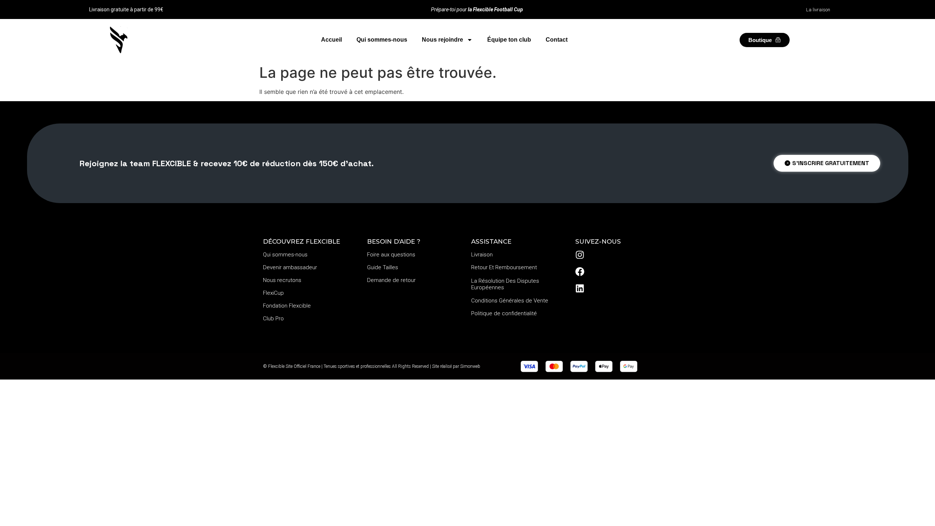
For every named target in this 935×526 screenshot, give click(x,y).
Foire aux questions (391, 254)
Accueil (331, 40)
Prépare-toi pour (477, 9)
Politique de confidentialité (504, 313)
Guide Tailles (382, 267)
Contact (557, 40)
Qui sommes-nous (381, 40)
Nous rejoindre (442, 40)
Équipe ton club (509, 40)
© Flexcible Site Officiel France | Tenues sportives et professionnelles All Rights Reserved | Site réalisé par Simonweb (371, 366)
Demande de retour (391, 280)
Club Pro (273, 318)
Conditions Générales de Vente (509, 300)
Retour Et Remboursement (504, 267)
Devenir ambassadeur (290, 267)
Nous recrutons (282, 280)
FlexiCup (273, 293)
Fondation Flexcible (287, 305)
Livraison (482, 254)
